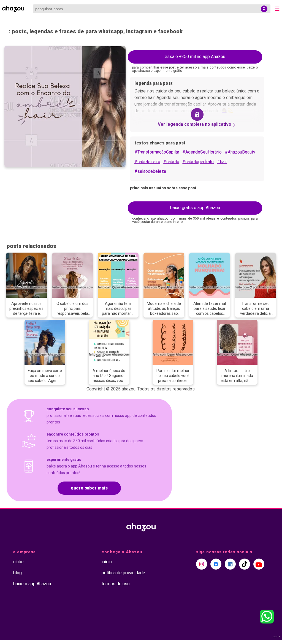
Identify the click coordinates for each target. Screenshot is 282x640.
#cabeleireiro (147, 161)
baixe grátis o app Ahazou (195, 207)
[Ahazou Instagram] (201, 564)
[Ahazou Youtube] (258, 564)
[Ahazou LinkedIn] (230, 564)
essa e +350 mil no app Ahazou (195, 56)
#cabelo (171, 161)
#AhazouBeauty (240, 152)
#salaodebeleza (150, 171)
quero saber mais (89, 488)
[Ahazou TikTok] (244, 564)
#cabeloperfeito (198, 161)
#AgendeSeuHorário (202, 152)
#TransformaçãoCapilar (156, 152)
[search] (264, 9)
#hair (222, 161)
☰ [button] (277, 9)
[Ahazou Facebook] (215, 564)
